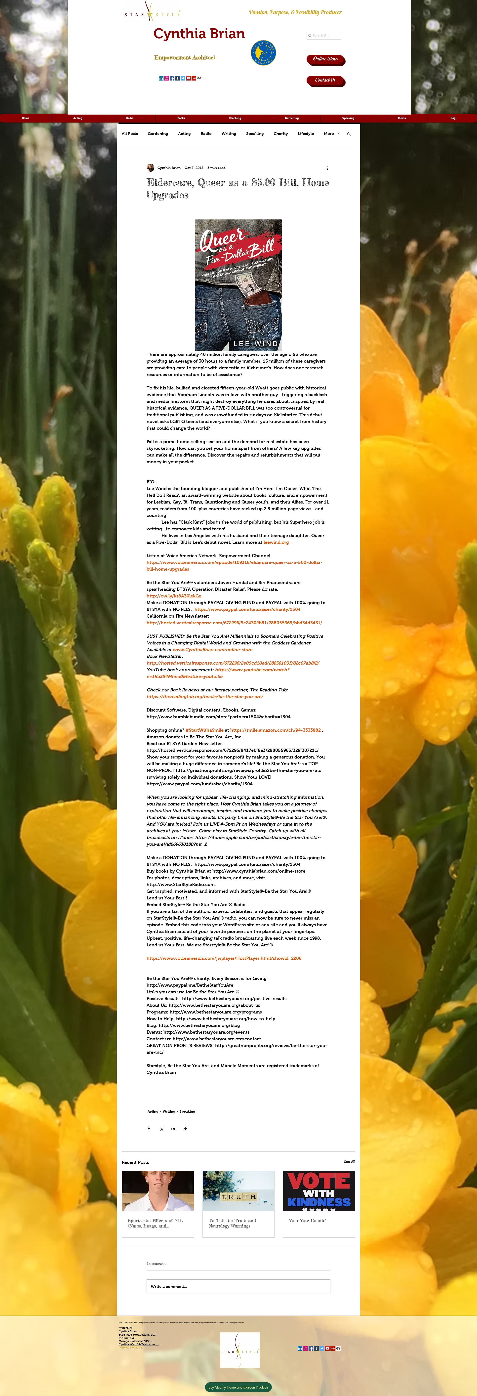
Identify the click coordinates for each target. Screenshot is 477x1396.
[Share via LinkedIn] (173, 1128)
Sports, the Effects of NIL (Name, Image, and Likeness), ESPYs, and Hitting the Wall (155, 1223)
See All (349, 1162)
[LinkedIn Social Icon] (161, 78)
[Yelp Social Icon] (194, 78)
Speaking (255, 133)
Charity (281, 133)
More (329, 133)
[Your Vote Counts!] (319, 1191)
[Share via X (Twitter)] (161, 1128)
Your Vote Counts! (307, 1220)
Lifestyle (306, 133)
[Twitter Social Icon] (183, 78)
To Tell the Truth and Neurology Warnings (232, 1223)
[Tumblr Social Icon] (177, 78)
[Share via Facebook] (149, 1128)
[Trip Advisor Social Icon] (199, 78)
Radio (206, 133)
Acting (184, 133)
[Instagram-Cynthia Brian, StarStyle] (166, 78)
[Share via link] (185, 1128)
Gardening (158, 133)
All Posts (130, 133)
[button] (349, 134)
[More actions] (327, 168)
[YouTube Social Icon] (188, 78)
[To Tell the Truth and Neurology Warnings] (239, 1191)
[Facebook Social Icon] (172, 78)
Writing (229, 133)
